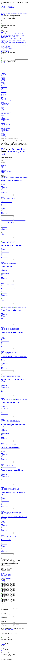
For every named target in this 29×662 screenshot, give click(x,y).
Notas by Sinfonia (5, 51)
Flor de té (18, 35)
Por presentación (4, 41)
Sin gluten (6, 45)
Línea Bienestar (4, 50)
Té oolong (22, 33)
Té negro (3, 79)
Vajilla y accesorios (6, 13)
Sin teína (13, 40)
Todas (2, 48)
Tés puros (14, 35)
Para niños (3, 46)
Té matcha (17, 33)
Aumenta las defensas (20, 40)
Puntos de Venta (23, 13)
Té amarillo (7, 33)
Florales (9, 36)
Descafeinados (4, 36)
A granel (9, 42)
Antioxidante (3, 38)
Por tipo (2, 32)
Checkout (3, 650)
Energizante (22, 38)
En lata (2, 42)
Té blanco (3, 33)
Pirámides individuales (21, 42)
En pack (13, 42)
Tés (1, 13)
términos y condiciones (9, 629)
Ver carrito (3, 644)
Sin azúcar (11, 45)
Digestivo (9, 38)
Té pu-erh (5, 35)
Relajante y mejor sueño (6, 40)
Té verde (13, 33)
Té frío (22, 35)
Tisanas (9, 35)
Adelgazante (17, 38)
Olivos (12, 36)
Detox (12, 38)
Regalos (13, 13)
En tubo (5, 42)
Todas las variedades (5, 47)
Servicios (17, 13)
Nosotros (3, 14)
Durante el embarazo (18, 45)
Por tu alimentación (5, 43)
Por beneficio (3, 37)
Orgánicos (7, 46)
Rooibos (16, 36)
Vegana (2, 45)
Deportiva (25, 45)
